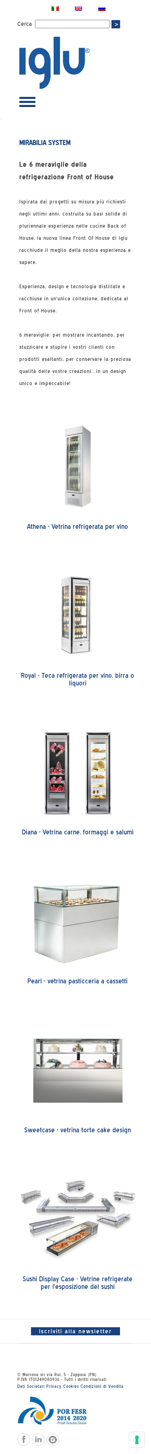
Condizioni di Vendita (102, 1386)
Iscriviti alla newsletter (75, 1331)
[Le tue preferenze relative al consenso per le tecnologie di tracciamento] (137, 1440)
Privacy (54, 1386)
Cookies (71, 1386)
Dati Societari (31, 1386)
